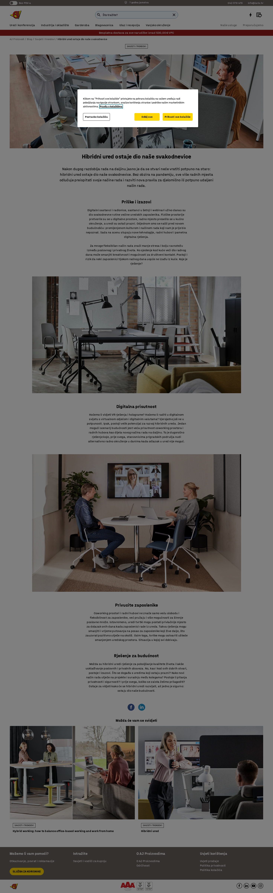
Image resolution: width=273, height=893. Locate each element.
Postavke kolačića (96, 116)
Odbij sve (147, 116)
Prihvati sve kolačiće (178, 116)
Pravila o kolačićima (111, 106)
